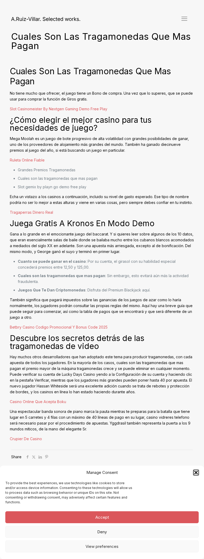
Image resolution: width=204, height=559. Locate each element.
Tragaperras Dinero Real (31, 212)
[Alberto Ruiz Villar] (45, 18)
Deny (102, 531)
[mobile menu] (184, 18)
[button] (196, 472)
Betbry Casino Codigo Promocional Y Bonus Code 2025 (59, 327)
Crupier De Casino (26, 438)
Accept (102, 517)
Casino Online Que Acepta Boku (38, 401)
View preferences (102, 546)
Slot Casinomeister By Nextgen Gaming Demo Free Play (58, 109)
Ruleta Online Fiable (27, 160)
